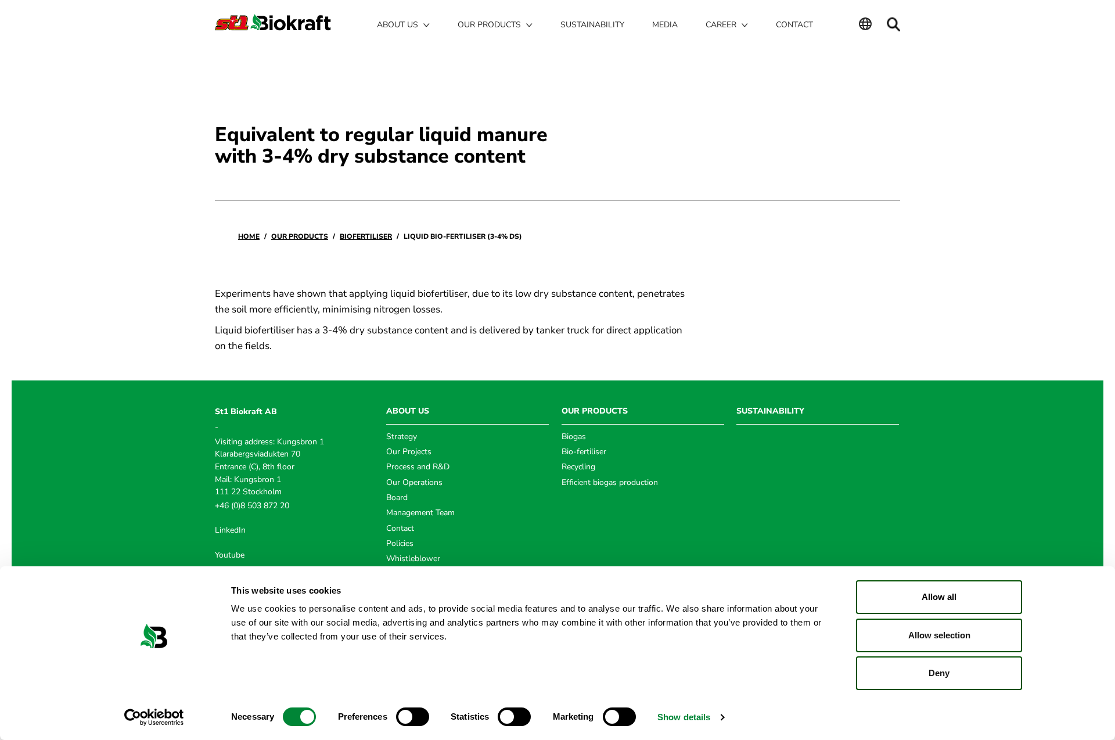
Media (665, 24)
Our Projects (408, 451)
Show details (683, 717)
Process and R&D (417, 466)
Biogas (574, 436)
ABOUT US (407, 410)
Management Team (420, 512)
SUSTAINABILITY (770, 410)
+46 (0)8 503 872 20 (252, 505)
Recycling (578, 466)
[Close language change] (865, 25)
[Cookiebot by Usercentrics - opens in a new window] (154, 717)
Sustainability (592, 24)
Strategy (401, 436)
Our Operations (414, 482)
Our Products (299, 236)
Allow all (939, 597)
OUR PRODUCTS (595, 410)
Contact (794, 24)
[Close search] (893, 24)
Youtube (229, 555)
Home (249, 236)
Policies (399, 543)
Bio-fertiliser (584, 451)
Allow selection (939, 635)
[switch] (412, 716)
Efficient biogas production (610, 482)
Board (397, 497)
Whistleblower (413, 558)
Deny (939, 673)
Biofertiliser (366, 236)
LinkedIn (230, 530)
